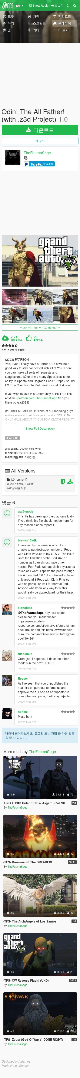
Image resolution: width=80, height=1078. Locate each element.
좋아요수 (38, 340)
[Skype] (26, 157)
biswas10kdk (27, 540)
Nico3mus (25, 654)
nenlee (23, 711)
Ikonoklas (25, 608)
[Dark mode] (68, 5)
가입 (54, 733)
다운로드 (43, 129)
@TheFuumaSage (31, 612)
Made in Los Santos (15, 1065)
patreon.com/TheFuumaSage (37, 398)
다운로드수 (16, 340)
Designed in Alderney (16, 1061)
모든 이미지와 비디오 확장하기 (40, 327)
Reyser (23, 678)
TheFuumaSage (37, 152)
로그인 (38, 733)
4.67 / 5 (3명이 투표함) (13, 349)
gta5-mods (25, 511)
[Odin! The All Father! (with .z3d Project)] (40, 261)
